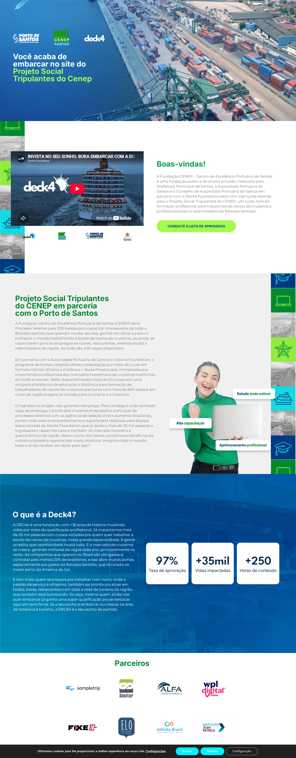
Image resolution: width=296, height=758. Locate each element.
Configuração (242, 751)
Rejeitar (212, 751)
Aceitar (187, 751)
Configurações (156, 751)
